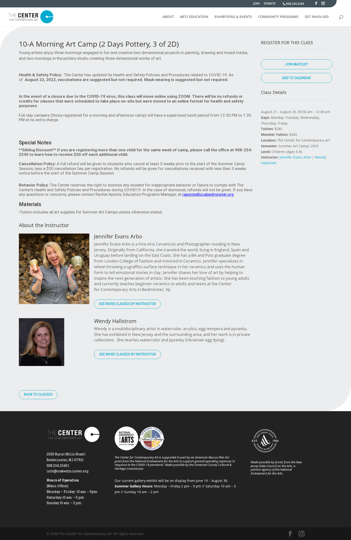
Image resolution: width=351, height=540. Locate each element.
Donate (270, 3)
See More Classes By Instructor (127, 304)
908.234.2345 (295, 4)
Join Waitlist (296, 64)
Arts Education (194, 17)
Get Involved (317, 17)
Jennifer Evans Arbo (295, 157)
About (168, 17)
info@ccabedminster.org (67, 471)
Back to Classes (38, 394)
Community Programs (278, 17)
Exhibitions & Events (233, 17)
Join (256, 3)
